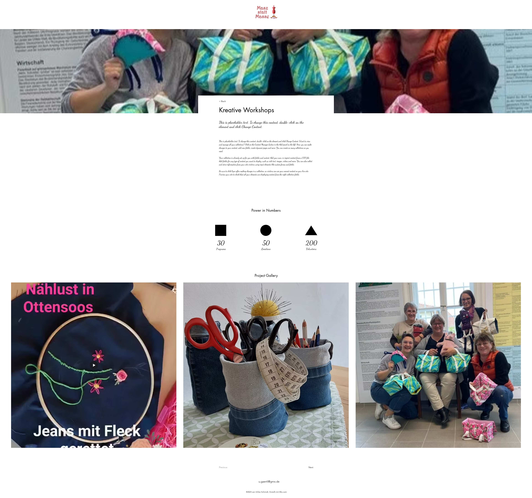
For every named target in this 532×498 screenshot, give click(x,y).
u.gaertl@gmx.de (269, 481)
